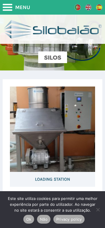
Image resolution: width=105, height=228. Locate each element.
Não (44, 219)
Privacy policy (69, 219)
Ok (29, 219)
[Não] (98, 210)
